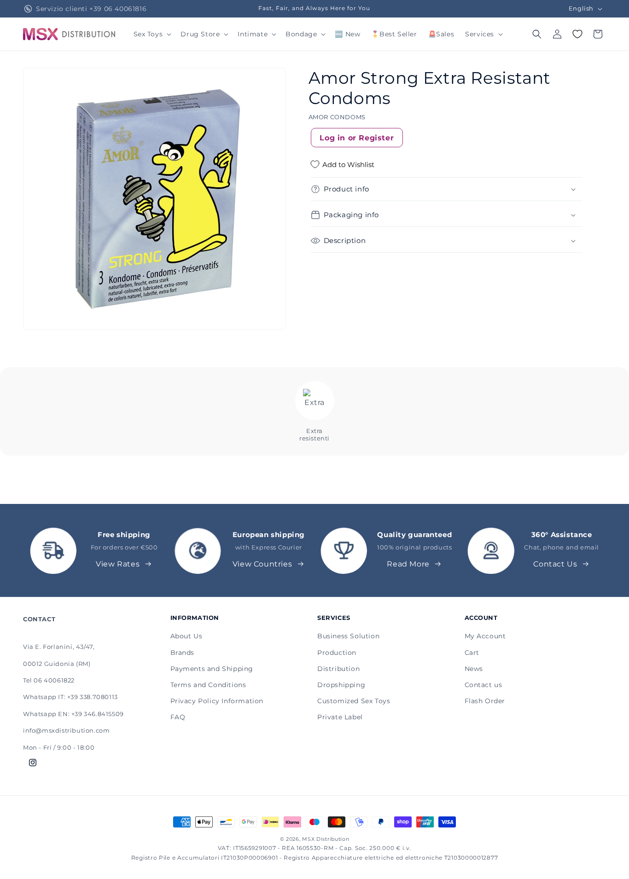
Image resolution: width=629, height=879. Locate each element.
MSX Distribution (325, 839)
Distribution (338, 669)
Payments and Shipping (212, 669)
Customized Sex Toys (353, 701)
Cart (472, 652)
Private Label (340, 717)
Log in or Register (357, 137)
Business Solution (348, 636)
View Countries (262, 564)
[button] (151, 34)
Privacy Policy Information (217, 701)
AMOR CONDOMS (337, 117)
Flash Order (485, 701)
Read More (408, 564)
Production (336, 652)
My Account (485, 636)
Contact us (483, 685)
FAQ (178, 717)
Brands (182, 652)
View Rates (118, 564)
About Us (186, 636)
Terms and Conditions (208, 685)
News (474, 669)
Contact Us (555, 564)
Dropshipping (341, 685)
